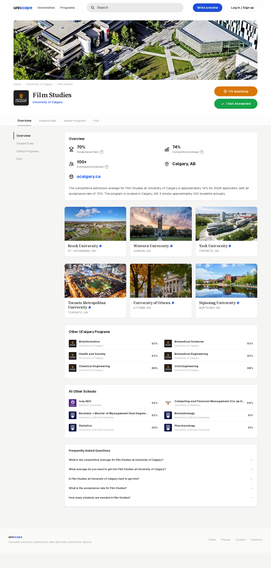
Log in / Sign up (242, 8)
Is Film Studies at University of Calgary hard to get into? (104, 479)
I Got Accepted (238, 103)
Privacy (226, 539)
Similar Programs (75, 121)
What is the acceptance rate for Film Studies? (98, 488)
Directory (257, 539)
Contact (241, 539)
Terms (212, 539)
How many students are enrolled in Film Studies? (99, 497)
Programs (67, 8)
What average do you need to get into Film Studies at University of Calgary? (117, 469)
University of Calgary (39, 84)
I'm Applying (238, 91)
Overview (24, 121)
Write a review (207, 8)
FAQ (96, 121)
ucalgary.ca (89, 176)
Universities (46, 8)
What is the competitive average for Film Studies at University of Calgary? (116, 460)
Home (17, 84)
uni (23, 7)
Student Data (47, 121)
